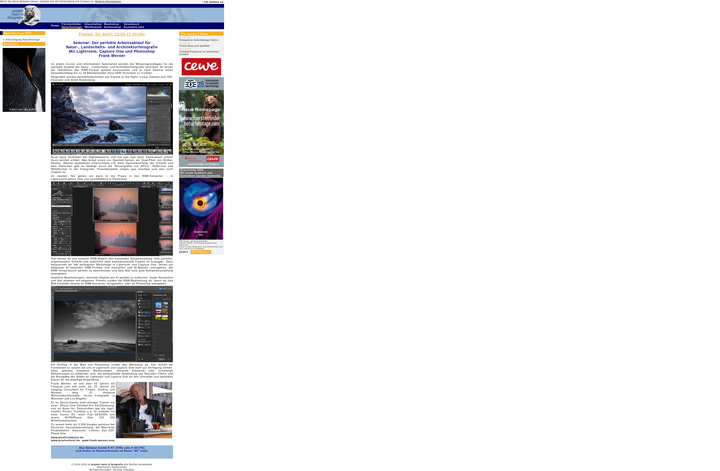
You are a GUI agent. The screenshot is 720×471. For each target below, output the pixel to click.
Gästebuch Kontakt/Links (134, 25)
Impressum (103, 467)
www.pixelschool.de (65, 440)
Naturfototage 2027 (18, 33)
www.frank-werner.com (98, 440)
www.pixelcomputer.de (67, 437)
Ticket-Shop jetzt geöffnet (194, 46)
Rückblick (11, 44)
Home (55, 25)
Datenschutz (119, 467)
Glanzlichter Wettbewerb (94, 25)
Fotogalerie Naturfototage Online (199, 40)
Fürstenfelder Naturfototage (72, 25)
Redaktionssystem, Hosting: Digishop (112, 469)
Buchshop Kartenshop (113, 25)
